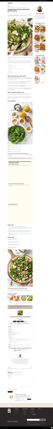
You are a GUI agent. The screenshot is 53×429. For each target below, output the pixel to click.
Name (9, 387)
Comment (9, 378)
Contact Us (33, 411)
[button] (19, 319)
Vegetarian (25, 414)
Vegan (24, 413)
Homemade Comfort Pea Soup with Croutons (42, 73)
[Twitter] (42, 0)
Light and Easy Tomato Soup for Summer (37, 73)
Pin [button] (25, 321)
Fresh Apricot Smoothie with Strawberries (37, 83)
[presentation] (37, 28)
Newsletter (33, 412)
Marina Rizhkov (10, 12)
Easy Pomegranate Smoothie (43, 64)
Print (18, 321)
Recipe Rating (9, 375)
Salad (13, 7)
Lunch (17, 412)
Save (22, 321)
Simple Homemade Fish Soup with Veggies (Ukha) (37, 51)
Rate (15, 321)
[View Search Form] (44, 3)
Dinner (17, 413)
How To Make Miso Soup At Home (37, 32)
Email (21, 387)
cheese (19, 226)
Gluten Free (25, 411)
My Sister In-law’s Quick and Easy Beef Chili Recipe (42, 33)
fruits (28, 61)
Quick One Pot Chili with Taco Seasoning (37, 42)
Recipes (11, 7)
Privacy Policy (6, 427)
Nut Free (25, 412)
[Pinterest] (43, 0)
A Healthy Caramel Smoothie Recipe (37, 64)
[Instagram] (41, 0)
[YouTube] (44, 0)
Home (8, 7)
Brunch (17, 411)
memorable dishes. (24, 83)
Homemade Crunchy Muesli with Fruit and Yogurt (16, 289)
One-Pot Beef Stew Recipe (43, 51)
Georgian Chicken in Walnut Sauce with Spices (27, 368)
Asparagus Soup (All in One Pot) (42, 42)
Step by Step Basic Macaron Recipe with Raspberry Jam (13, 368)
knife (10, 328)
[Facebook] (40, 0)
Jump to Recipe (20, 13)
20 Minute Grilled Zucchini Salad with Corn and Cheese (20, 290)
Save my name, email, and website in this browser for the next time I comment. (13, 389)
